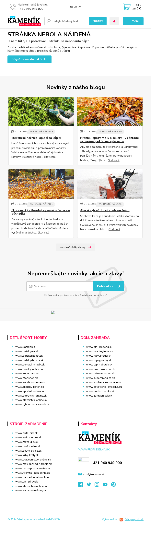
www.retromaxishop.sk (100, 373)
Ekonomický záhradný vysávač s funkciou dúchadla (40, 212)
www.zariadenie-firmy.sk (30, 490)
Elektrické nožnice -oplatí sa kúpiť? (36, 138)
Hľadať (98, 21)
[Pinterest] (113, 485)
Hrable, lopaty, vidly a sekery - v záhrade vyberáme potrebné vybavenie (109, 139)
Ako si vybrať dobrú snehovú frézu (104, 210)
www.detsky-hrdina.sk (29, 360)
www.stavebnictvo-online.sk (33, 459)
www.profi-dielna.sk (28, 446)
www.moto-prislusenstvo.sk (32, 468)
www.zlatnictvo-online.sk (31, 400)
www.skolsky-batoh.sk (29, 387)
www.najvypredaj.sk (98, 356)
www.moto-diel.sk (26, 442)
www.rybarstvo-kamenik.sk (32, 404)
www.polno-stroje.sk (28, 451)
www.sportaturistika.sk (29, 391)
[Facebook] (82, 485)
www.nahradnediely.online (32, 477)
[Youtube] (107, 485)
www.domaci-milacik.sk (30, 364)
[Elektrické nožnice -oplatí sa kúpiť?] (41, 111)
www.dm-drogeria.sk (99, 347)
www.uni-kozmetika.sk (100, 391)
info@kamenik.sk (93, 474)
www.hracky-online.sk (29, 369)
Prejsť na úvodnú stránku (29, 59)
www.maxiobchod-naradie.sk (33, 464)
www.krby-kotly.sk (27, 455)
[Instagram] (99, 485)
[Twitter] (91, 485)
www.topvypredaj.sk (99, 360)
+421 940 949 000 (30, 9)
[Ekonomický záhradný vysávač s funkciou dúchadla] (41, 184)
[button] (111, 403)
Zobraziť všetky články (73, 247)
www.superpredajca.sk (100, 378)
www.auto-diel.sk (26, 433)
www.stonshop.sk (26, 378)
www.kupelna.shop (27, 373)
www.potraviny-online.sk (31, 396)
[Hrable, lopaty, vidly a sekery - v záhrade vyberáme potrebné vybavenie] (110, 111)
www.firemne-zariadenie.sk (32, 473)
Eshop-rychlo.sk (134, 519)
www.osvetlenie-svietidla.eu (104, 387)
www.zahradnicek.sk (99, 396)
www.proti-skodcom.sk (100, 369)
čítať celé (50, 157)
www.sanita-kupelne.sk (30, 382)
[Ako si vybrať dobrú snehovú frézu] (110, 184)
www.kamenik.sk (25, 347)
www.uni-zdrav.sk (26, 481)
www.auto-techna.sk (28, 437)
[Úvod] (24, 21)
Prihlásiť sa (105, 286)
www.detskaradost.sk (29, 356)
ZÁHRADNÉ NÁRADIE (41, 131)
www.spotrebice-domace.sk (103, 382)
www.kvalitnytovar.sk (99, 351)
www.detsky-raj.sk (27, 351)
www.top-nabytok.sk (99, 364)
